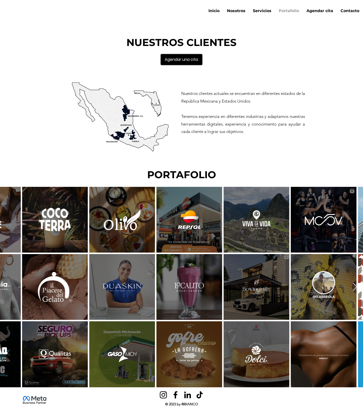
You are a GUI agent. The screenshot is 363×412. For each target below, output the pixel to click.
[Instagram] (163, 395)
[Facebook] (175, 395)
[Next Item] (354, 287)
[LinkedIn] (187, 395)
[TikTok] (199, 395)
